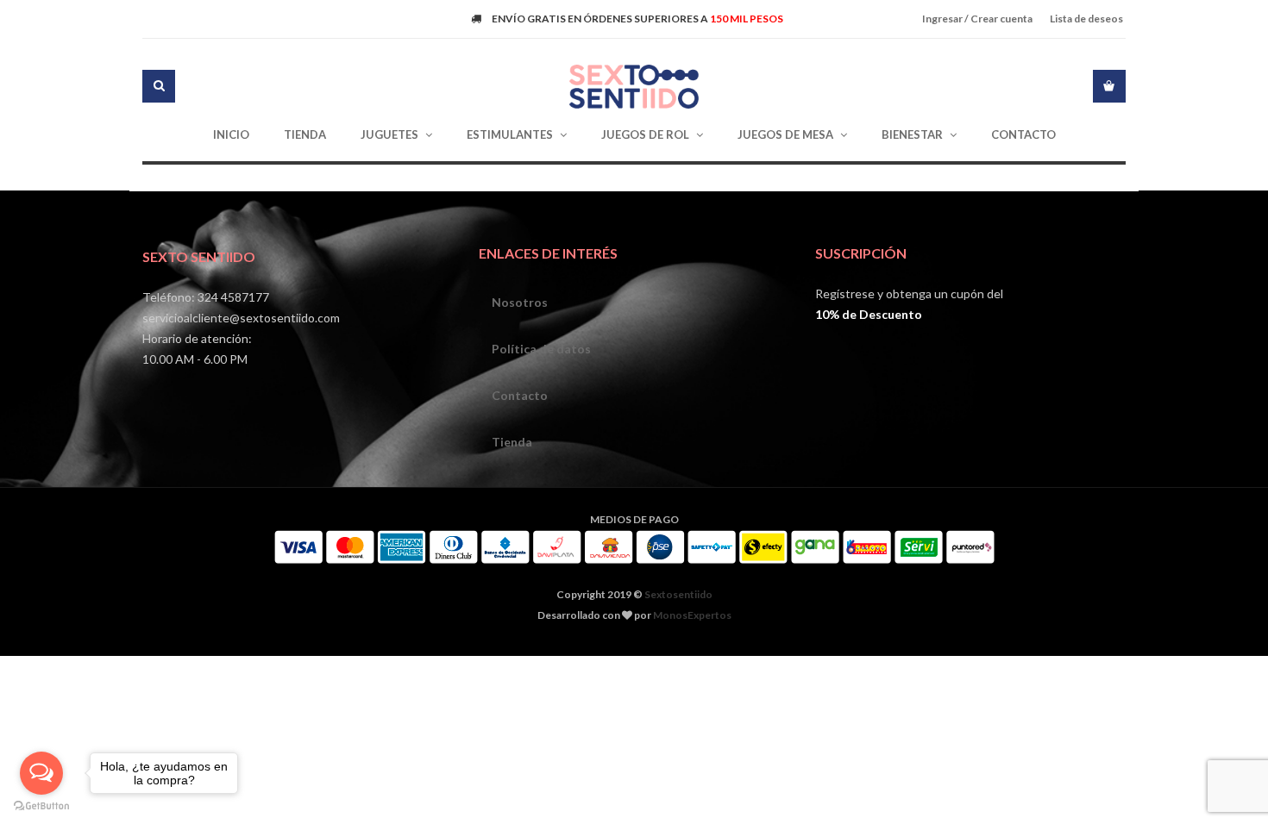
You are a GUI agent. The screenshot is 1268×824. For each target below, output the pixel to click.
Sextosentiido (678, 594)
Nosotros (520, 302)
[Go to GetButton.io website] (41, 806)
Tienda (512, 441)
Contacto (520, 395)
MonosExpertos (692, 615)
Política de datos (541, 348)
